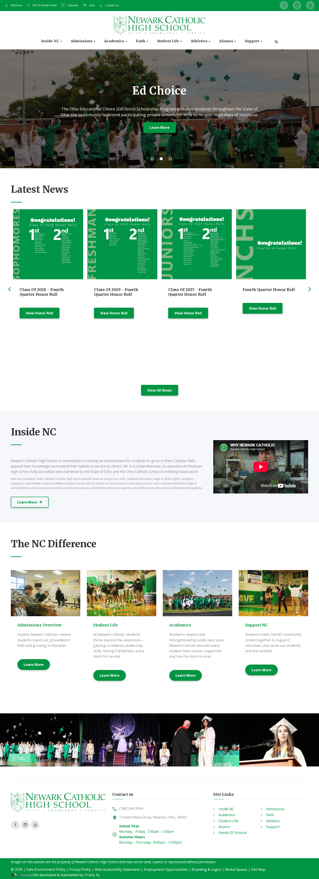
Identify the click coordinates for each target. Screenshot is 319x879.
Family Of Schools (233, 832)
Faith (140, 41)
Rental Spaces (236, 869)
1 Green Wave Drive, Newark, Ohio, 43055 (153, 817)
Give (92, 5)
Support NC (256, 624)
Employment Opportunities (166, 869)
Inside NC (50, 41)
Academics (114, 41)
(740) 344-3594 (131, 808)
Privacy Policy (80, 869)
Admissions (81, 41)
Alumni (226, 41)
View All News (159, 390)
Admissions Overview (39, 624)
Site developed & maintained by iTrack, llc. (66, 874)
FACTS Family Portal (45, 5)
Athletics (199, 41)
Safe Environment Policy (46, 869)
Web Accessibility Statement (117, 869)
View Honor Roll (39, 313)
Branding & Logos (206, 869)
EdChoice (16, 5)
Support (252, 41)
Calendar (73, 5)
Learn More (34, 664)
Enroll (140, 127)
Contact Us (112, 5)
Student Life (168, 41)
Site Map (258, 869)
